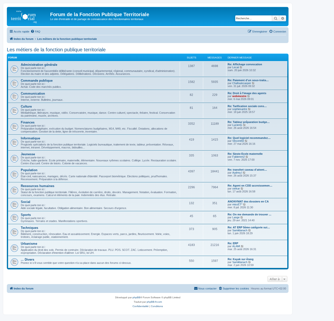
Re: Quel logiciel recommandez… (249, 137)
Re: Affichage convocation (245, 64)
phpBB (136, 297)
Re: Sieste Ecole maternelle (245, 153)
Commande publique (37, 80)
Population (29, 170)
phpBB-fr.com (154, 301)
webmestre (239, 96)
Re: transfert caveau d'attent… (247, 169)
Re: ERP (233, 243)
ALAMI (236, 246)
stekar (236, 188)
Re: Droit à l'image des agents (247, 93)
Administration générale (39, 64)
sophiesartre (239, 109)
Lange (236, 217)
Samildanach (239, 230)
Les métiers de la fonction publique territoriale (56, 49)
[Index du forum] (29, 16)
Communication (33, 93)
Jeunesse (28, 154)
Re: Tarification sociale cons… (247, 106)
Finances (27, 122)
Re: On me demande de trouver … (249, 214)
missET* (237, 204)
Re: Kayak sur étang (241, 259)
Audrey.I (237, 172)
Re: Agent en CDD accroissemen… (250, 185)
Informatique (30, 138)
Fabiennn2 (238, 156)
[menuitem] (35, 31)
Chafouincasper (241, 83)
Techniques (29, 228)
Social (25, 202)
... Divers (27, 259)
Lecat (235, 67)
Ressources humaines (37, 186)
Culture (26, 106)
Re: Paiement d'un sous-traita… (248, 80)
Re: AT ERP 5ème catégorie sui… (249, 227)
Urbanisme (29, 243)
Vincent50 (238, 140)
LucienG (237, 124)
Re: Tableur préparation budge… (249, 122)
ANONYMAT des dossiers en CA (248, 201)
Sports (26, 215)
